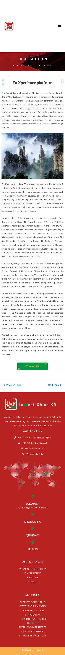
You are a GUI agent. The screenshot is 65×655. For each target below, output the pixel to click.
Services (29, 65)
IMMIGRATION (32, 614)
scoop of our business (32, 569)
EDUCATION (32, 623)
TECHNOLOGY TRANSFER (32, 627)
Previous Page (12, 385)
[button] (59, 26)
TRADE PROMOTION (32, 610)
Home (16, 65)
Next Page (54, 385)
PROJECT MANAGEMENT (32, 635)
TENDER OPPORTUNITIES (32, 618)
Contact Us (33, 581)
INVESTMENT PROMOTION (32, 606)
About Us (32, 577)
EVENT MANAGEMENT (32, 631)
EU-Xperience (32, 573)
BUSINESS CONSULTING (32, 602)
